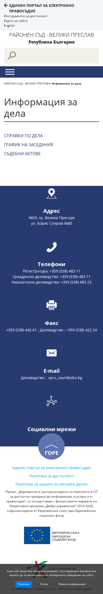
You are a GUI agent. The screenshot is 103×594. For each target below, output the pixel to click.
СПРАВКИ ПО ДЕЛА (23, 136)
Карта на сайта (15, 20)
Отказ (44, 584)
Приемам (24, 584)
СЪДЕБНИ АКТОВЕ (22, 154)
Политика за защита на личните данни (51, 484)
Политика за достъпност (51, 475)
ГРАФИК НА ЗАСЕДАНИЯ (28, 145)
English (9, 25)
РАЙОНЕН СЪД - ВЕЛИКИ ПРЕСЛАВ (26, 83)
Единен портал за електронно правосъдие (51, 467)
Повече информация (71, 584)
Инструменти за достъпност (26, 16)
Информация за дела (66, 83)
